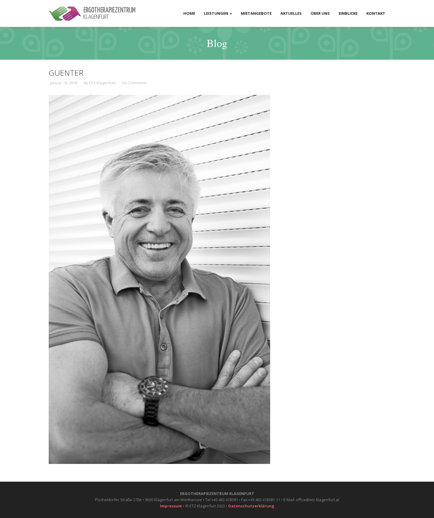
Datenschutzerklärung (251, 506)
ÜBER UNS (320, 13)
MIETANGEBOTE (256, 13)
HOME (189, 13)
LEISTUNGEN (216, 13)
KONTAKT (375, 13)
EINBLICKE (348, 13)
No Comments (134, 82)
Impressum (171, 506)
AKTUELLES (291, 13)
